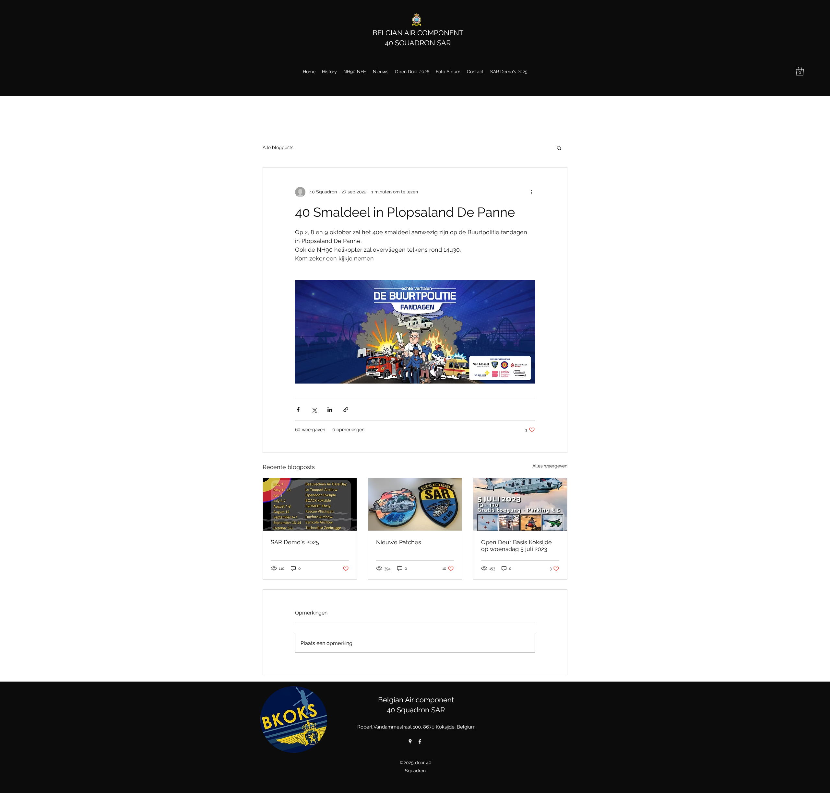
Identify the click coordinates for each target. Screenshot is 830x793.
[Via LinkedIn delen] (330, 410)
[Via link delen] (346, 410)
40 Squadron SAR (416, 710)
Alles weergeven (549, 465)
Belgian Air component (416, 699)
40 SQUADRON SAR (418, 43)
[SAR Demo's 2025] (310, 504)
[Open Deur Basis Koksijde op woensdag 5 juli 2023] (520, 504)
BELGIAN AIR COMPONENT (418, 33)
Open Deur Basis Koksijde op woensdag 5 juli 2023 (516, 545)
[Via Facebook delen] (298, 410)
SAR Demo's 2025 (295, 542)
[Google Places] (410, 741)
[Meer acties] (531, 192)
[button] (800, 71)
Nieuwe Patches (398, 542)
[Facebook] (420, 741)
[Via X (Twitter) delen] (314, 410)
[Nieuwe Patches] (415, 504)
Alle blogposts (278, 147)
